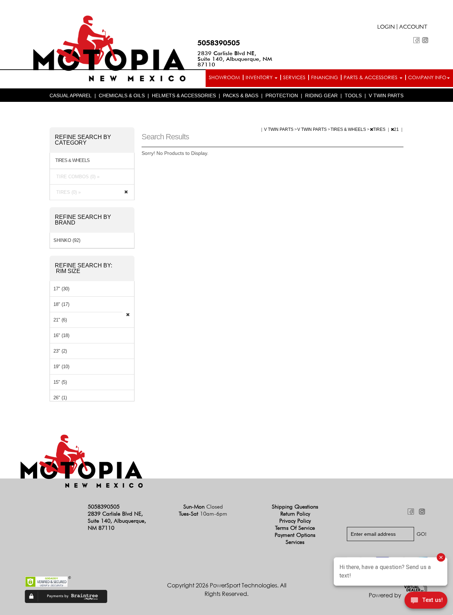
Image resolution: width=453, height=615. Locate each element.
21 (397, 129)
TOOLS (353, 95)
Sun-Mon (203, 506)
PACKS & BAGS (240, 95)
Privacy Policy (295, 520)
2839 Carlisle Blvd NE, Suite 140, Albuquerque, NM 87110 (234, 59)
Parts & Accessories (371, 77)
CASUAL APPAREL (71, 95)
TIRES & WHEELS (349, 129)
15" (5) (60, 382)
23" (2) (60, 351)
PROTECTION (281, 95)
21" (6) (60, 320)
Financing (324, 77)
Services (294, 77)
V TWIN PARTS (386, 95)
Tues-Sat (203, 513)
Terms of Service (295, 527)
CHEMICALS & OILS (122, 95)
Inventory (260, 77)
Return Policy (295, 513)
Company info (427, 77)
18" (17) (61, 304)
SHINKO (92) (66, 240)
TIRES (379, 129)
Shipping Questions (295, 506)
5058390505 (218, 42)
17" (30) (61, 288)
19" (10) (61, 366)
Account (413, 27)
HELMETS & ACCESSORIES (184, 95)
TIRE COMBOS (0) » (76, 176)
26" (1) (60, 397)
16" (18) (61, 335)
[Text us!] (426, 601)
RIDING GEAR (321, 95)
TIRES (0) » (67, 192)
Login (386, 27)
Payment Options (295, 535)
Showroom (224, 77)
